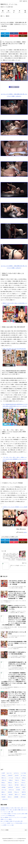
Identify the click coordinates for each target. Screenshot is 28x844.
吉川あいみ (17, 777)
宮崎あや (11, 780)
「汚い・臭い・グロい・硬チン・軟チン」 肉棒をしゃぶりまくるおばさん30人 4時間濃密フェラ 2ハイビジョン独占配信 (15, 459)
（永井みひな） (5, 799)
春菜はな (10, 782)
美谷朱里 (10, 792)
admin (25, 532)
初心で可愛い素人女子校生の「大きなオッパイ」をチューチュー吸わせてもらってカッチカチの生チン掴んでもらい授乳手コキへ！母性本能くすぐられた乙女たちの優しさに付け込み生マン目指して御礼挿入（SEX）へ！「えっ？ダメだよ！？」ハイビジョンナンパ (13, 697)
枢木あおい (4, 785)
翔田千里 (24, 792)
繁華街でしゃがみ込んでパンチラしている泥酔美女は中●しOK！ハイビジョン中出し (17, 607)
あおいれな (9, 773)
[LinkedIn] (5, 36)
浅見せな (18, 787)
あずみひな (16, 773)
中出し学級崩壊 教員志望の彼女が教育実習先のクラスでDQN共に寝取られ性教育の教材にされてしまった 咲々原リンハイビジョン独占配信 (15, 406)
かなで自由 (23, 773)
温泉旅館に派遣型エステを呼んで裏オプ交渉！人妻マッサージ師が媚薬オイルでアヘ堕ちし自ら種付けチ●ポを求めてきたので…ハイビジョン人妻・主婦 (14, 809)
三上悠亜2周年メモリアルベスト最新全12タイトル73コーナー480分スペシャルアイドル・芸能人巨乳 (17, 731)
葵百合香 (11, 794)
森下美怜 (17, 785)
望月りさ (17, 782)
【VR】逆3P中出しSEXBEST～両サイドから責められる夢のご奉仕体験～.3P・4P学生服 (17, 582)
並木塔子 (17, 775)
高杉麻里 (3, 796)
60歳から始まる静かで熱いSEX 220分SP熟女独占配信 (14, 348)
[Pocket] (14, 36)
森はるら (11, 785)
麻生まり (10, 796)
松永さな (23, 782)
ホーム (3, 16)
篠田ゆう (3, 792)
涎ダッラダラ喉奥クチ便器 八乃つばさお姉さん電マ (12, 821)
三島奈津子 (10, 775)
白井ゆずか (24, 529)
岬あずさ (17, 780)
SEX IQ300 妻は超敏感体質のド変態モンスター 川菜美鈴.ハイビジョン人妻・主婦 (17, 643)
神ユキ (24, 789)
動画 (8, 16)
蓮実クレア (17, 794)
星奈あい (3, 782)
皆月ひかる (11, 789)
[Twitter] (5, 33)
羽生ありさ (16, 792)
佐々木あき (23, 775)
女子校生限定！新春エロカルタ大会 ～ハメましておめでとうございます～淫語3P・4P (17, 711)
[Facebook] (14, 33)
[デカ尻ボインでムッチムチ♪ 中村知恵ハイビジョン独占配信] (15, 517)
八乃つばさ (10, 777)
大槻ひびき (4, 780)
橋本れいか (23, 785)
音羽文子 (24, 794)
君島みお (24, 777)
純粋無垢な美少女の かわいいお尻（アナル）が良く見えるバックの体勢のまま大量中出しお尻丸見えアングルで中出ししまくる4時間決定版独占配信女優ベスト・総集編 (17, 595)
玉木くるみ (4, 789)
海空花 (23, 787)
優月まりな (4, 777)
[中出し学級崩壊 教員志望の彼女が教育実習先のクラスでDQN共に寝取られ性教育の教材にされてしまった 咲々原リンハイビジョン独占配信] (15, 417)
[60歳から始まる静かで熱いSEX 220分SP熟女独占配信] (15, 358)
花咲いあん (4, 794)
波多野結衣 (10, 787)
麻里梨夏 (16, 796)
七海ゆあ (3, 775)
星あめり (24, 780)
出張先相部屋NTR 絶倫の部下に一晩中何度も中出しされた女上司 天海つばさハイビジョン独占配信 (17, 663)
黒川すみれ (23, 796)
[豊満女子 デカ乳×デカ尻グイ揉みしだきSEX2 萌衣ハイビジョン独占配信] (15, 314)
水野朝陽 (3, 787)
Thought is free (21, 840)
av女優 (3, 773)
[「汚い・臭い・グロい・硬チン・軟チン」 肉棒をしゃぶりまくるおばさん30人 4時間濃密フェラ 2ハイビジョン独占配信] (15, 470)
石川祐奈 (18, 789)
